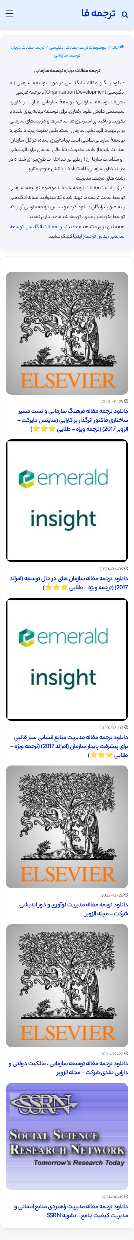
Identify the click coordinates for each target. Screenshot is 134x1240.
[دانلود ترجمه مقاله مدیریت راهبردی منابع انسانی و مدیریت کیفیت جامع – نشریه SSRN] (67, 1136)
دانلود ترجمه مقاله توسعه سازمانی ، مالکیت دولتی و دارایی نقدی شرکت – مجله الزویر (68, 1068)
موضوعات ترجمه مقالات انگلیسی (77, 48)
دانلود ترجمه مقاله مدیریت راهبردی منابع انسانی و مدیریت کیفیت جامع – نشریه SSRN (71, 1212)
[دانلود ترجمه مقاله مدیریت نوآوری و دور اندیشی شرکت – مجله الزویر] (67, 826)
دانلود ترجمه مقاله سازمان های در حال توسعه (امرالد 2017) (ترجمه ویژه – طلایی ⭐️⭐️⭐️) (69, 583)
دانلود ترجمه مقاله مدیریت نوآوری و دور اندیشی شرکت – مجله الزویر (73, 910)
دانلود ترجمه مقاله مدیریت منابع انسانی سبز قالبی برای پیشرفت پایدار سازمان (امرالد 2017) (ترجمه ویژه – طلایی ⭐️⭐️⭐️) (69, 747)
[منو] (9, 17)
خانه (115, 48)
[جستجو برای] (124, 17)
